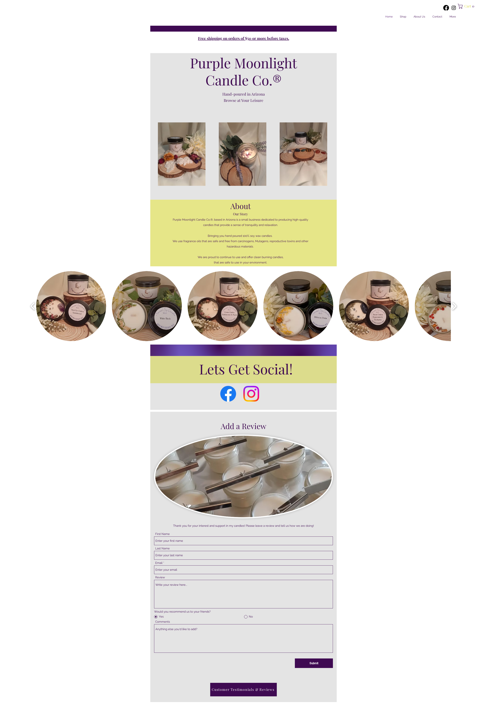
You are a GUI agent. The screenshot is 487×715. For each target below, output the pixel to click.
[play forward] (454, 306)
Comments (162, 621)
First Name (162, 534)
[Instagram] (454, 8)
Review (160, 577)
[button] (467, 6)
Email (158, 563)
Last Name (162, 548)
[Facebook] (446, 8)
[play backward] (33, 306)
